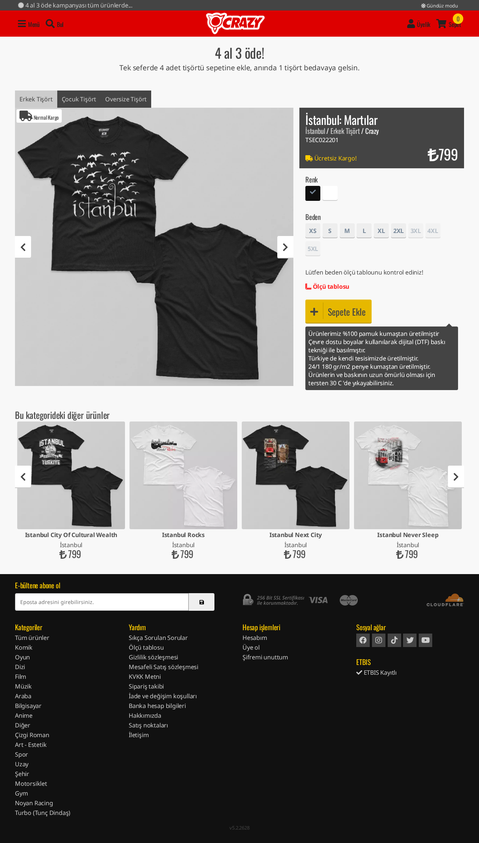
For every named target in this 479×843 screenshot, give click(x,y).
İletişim (139, 735)
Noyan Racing (34, 803)
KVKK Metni (145, 676)
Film (20, 676)
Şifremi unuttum (265, 657)
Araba (23, 696)
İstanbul (315, 131)
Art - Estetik (30, 745)
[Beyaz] (330, 194)
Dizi (20, 667)
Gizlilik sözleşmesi (153, 657)
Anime (24, 715)
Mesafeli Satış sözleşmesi (163, 667)
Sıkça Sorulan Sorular (158, 638)
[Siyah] (312, 194)
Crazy (235, 23)
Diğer (22, 725)
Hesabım (254, 638)
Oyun (22, 657)
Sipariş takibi (146, 686)
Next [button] (285, 247)
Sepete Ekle (347, 311)
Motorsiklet (31, 783)
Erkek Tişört (36, 99)
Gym (21, 793)
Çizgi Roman (32, 735)
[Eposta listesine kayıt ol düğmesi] (201, 602)
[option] (154, 247)
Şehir (22, 774)
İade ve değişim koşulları (163, 696)
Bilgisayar (28, 706)
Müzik (23, 686)
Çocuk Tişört (79, 99)
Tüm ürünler (32, 638)
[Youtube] (425, 640)
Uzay (21, 764)
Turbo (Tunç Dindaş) (42, 813)
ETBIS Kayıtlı (379, 672)
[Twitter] (410, 640)
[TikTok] (394, 640)
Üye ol (251, 647)
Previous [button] (23, 247)
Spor (21, 754)
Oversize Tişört (126, 99)
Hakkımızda (145, 715)
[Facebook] (363, 640)
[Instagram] (378, 640)
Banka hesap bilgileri (157, 706)
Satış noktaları (148, 725)
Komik (24, 647)
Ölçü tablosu (330, 286)
